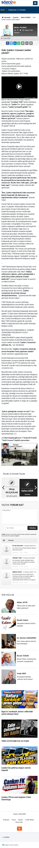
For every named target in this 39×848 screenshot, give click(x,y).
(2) (22, 552)
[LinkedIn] (15, 43)
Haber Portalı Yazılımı (11, 845)
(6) (22, 566)
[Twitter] (11, 43)
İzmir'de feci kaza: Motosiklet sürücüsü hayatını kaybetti (22, 10)
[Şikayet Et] (35, 552)
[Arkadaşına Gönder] (22, 43)
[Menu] (35, 3)
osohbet (6, 837)
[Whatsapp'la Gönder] (18, 43)
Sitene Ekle (19, 822)
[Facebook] (7, 43)
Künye (14, 820)
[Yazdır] (26, 43)
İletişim (20, 820)
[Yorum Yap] (31, 43)
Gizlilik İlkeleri (29, 820)
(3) (22, 582)
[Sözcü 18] (9, 3)
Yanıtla (16, 552)
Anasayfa (6, 820)
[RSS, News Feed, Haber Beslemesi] (19, 829)
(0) (27, 552)
